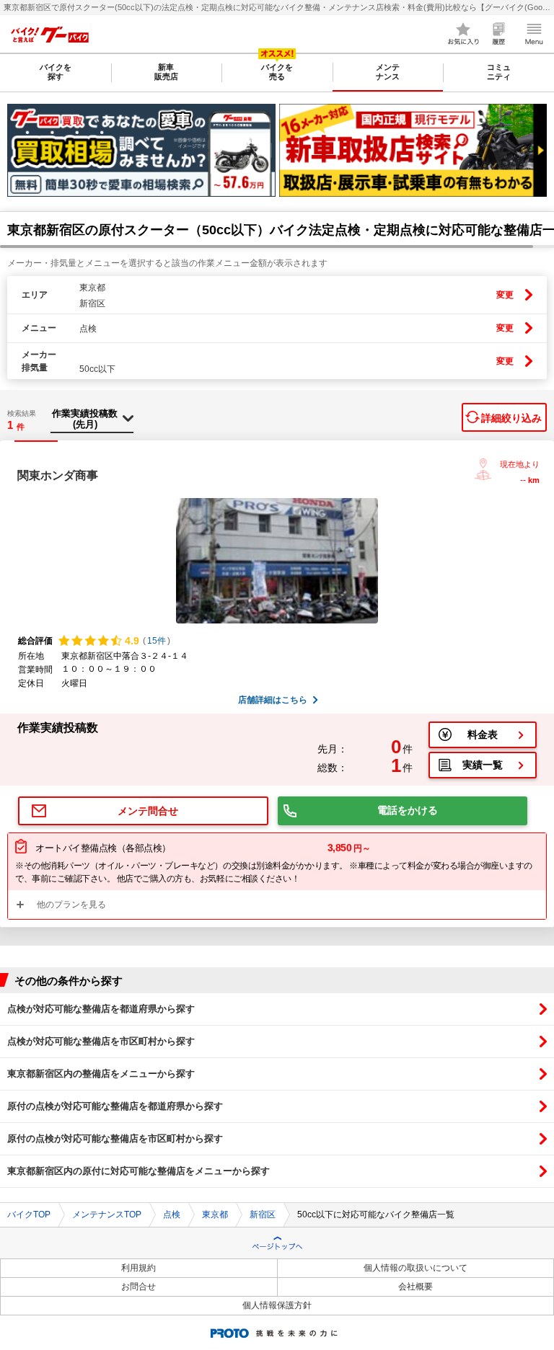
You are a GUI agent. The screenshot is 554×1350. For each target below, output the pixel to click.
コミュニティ (499, 72)
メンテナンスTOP (106, 1214)
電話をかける (407, 810)
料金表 (482, 734)
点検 (171, 1214)
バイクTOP (28, 1214)
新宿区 (263, 1214)
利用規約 (138, 1268)
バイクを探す (55, 72)
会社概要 (415, 1287)
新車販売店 (166, 72)
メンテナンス (388, 72)
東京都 (215, 1214)
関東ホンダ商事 (57, 475)
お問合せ (138, 1287)
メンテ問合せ (148, 811)
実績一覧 (482, 765)
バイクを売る (277, 72)
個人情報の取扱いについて (415, 1268)
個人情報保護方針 (277, 1305)
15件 (156, 641)
